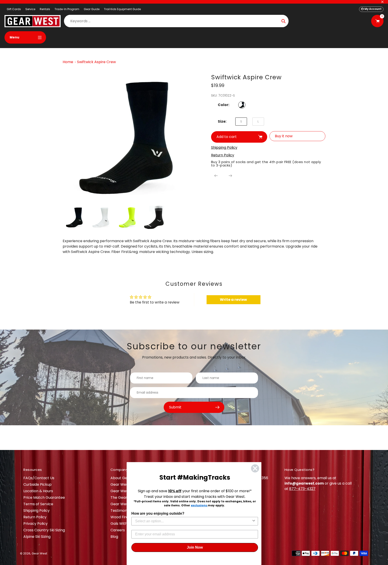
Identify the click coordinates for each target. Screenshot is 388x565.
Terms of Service (38, 504)
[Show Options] (253, 521)
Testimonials (121, 510)
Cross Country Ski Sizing (44, 530)
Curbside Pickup (37, 484)
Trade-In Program (67, 9)
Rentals (45, 9)
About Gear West (125, 478)
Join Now (195, 547)
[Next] (230, 176)
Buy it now (284, 136)
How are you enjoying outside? (157, 513)
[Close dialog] (255, 468)
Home (68, 61)
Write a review (233, 299)
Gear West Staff (124, 504)
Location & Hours (38, 491)
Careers (117, 530)
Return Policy (34, 517)
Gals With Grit (122, 523)
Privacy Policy (35, 523)
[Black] (241, 105)
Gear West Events (126, 491)
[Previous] (216, 176)
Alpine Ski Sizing (37, 536)
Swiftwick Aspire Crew (96, 61)
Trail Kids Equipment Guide (122, 9)
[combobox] (193, 521)
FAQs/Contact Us (38, 478)
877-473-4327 (302, 488)
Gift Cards (14, 9)
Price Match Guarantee (44, 497)
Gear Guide (91, 9)
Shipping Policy (36, 510)
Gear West (39, 553)
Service (30, 9)
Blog (114, 536)
